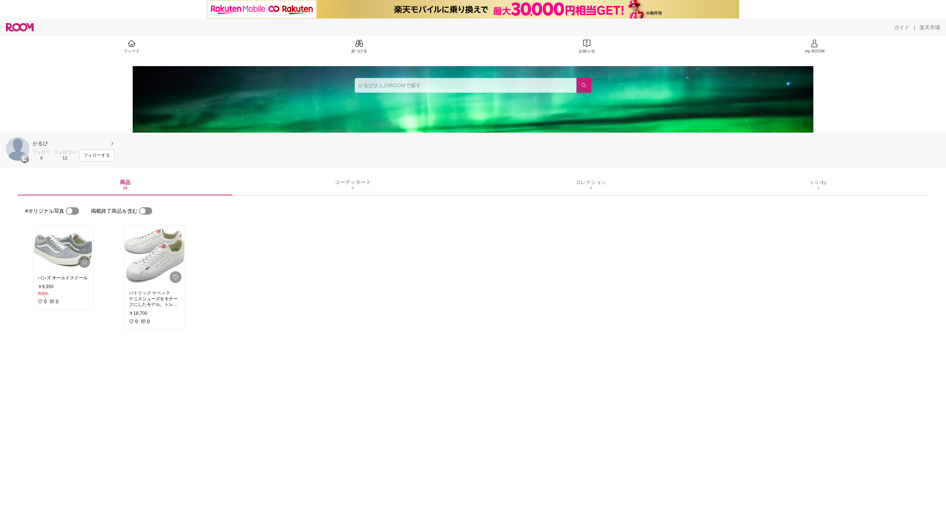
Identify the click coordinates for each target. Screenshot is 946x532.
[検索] (583, 85)
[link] (63, 248)
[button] (18, 149)
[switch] (72, 211)
